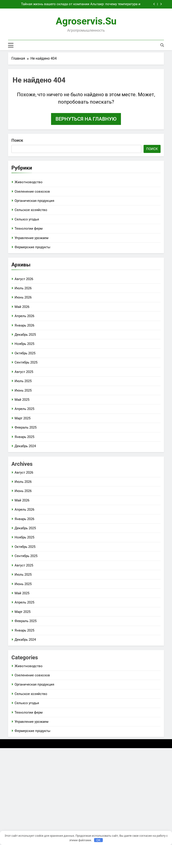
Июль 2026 (23, 288)
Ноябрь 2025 (24, 344)
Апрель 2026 (24, 316)
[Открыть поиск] (162, 45)
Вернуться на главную (86, 119)
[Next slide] (161, 4)
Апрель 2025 (24, 409)
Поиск (17, 140)
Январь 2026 (24, 325)
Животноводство (29, 182)
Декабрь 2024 (25, 446)
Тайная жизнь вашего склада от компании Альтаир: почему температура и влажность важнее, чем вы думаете (80, 4)
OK (98, 840)
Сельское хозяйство (31, 210)
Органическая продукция (34, 201)
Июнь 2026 (23, 297)
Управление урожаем (31, 238)
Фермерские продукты (32, 247)
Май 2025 (22, 400)
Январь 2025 (24, 437)
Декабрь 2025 (25, 335)
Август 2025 (24, 372)
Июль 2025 (23, 381)
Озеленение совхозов (32, 191)
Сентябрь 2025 (26, 362)
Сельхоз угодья (27, 219)
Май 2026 (22, 307)
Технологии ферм (29, 228)
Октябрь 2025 (25, 353)
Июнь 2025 (23, 390)
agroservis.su (86, 21)
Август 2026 (24, 279)
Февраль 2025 (26, 427)
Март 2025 (22, 418)
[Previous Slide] (154, 4)
